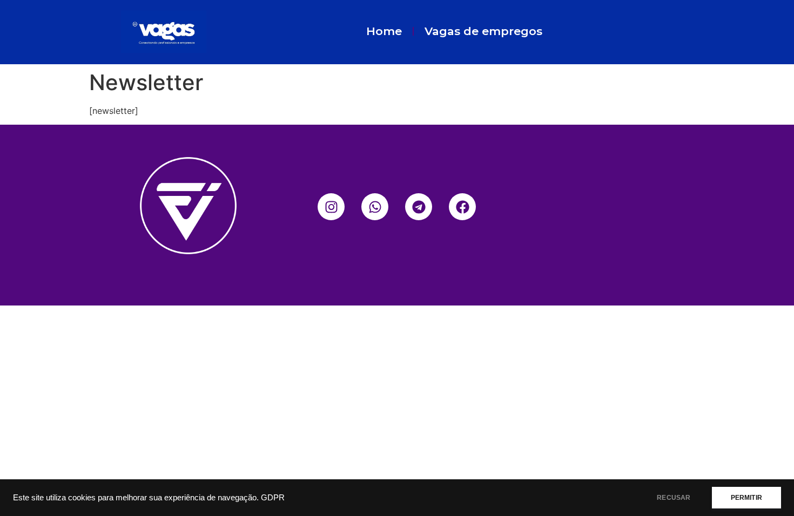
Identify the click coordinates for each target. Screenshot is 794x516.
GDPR (273, 497)
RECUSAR (673, 497)
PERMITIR (746, 497)
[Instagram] (331, 206)
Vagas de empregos (483, 31)
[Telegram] (418, 206)
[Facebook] (462, 206)
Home (384, 31)
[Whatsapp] (374, 206)
